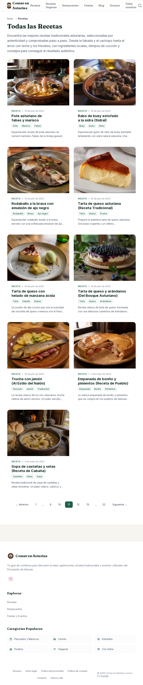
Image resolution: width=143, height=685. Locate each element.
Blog (101, 5)
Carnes (62, 639)
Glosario (115, 5)
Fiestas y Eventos (17, 616)
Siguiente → (119, 504)
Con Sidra (107, 649)
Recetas (35, 5)
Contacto (42, 678)
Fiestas (88, 5)
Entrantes (107, 639)
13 (87, 504)
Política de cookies (77, 671)
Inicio (10, 18)
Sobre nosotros (131, 5)
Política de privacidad (52, 671)
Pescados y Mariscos (26, 639)
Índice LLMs (57, 678)
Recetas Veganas (51, 5)
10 (59, 504)
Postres (18, 649)
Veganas (63, 649)
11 (69, 504)
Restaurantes (70, 5)
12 (78, 504)
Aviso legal (31, 671)
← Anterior (22, 504)
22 (104, 504)
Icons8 (104, 676)
